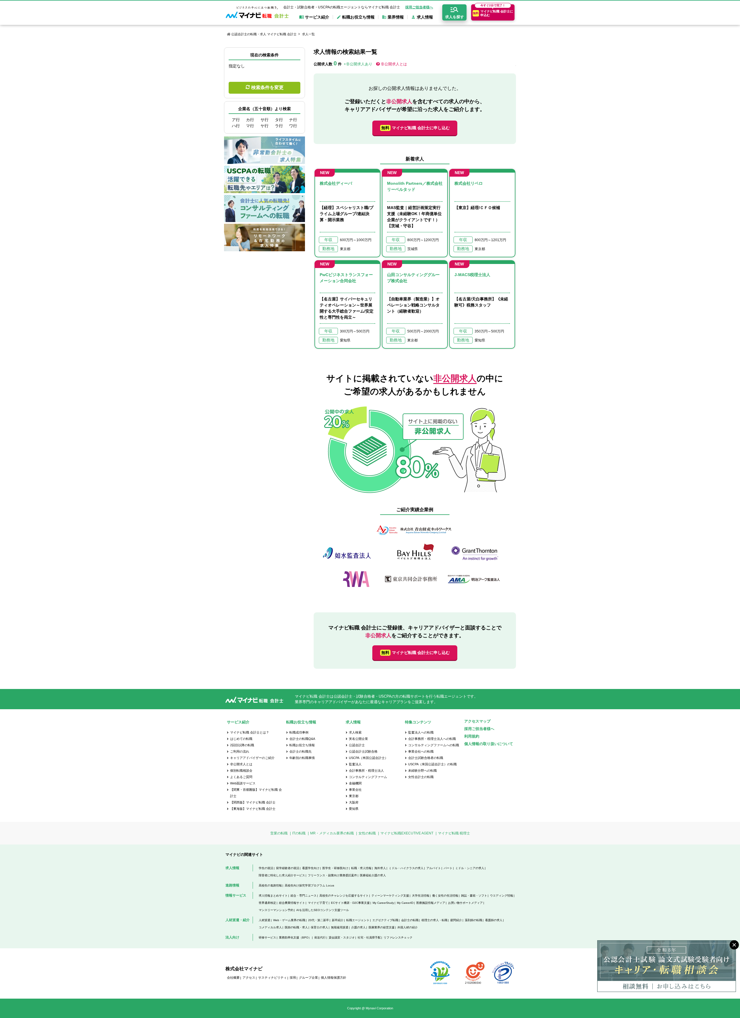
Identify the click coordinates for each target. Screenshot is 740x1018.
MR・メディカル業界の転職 (332, 833)
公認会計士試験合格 (363, 751)
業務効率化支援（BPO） (295, 937)
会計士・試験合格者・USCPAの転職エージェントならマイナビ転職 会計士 (341, 7)
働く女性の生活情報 (445, 895)
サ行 (264, 119)
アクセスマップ (477, 721)
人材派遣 (264, 920)
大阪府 (353, 802)
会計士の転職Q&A (302, 738)
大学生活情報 (420, 895)
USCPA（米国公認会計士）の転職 (432, 764)
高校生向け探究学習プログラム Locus (309, 885)
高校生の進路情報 (270, 885)
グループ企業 (308, 977)
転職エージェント (357, 920)
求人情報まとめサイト (273, 895)
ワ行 (293, 125)
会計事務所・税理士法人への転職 (432, 738)
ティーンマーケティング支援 (390, 895)
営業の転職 (279, 833)
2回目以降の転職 (242, 745)
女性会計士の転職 (421, 777)
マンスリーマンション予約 (276, 910)
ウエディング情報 (501, 895)
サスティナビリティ (272, 977)
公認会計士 (357, 745)
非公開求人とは (394, 64)
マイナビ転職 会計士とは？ (249, 732)
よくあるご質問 (241, 777)
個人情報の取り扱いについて (488, 744)
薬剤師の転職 (473, 920)
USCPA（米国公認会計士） (368, 758)
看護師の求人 (493, 920)
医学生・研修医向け (335, 868)
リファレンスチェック (398, 937)
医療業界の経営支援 (382, 927)
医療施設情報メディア (430, 902)
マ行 (250, 125)
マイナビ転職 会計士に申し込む (415, 127)
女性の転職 (367, 833)
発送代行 (320, 937)
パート (448, 868)
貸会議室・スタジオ (342, 937)
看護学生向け (310, 868)
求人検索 (355, 732)
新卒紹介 (337, 920)
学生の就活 (266, 868)
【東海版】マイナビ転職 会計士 (252, 808)
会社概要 (233, 977)
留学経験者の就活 (287, 868)
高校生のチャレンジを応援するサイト (344, 895)
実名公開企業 (358, 738)
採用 (293, 977)
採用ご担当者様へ (419, 7)
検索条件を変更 (267, 87)
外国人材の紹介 (407, 927)
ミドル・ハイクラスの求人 (406, 868)
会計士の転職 (410, 920)
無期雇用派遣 (339, 927)
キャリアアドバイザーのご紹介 (252, 758)
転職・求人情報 (361, 868)
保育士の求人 (319, 927)
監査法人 (355, 764)
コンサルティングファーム (368, 777)
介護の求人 (358, 927)
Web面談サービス (243, 783)
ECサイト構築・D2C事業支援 (350, 902)
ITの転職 (299, 833)
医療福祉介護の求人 (373, 875)
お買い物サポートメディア (465, 902)
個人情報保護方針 (333, 977)
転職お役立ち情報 (302, 745)
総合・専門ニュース (304, 895)
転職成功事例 (298, 732)
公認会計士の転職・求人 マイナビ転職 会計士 (264, 34)
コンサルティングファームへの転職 (433, 745)
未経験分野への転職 (422, 770)
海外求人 (380, 868)
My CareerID (405, 902)
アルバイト (433, 868)
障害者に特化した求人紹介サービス (282, 875)
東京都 (353, 796)
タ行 (279, 119)
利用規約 (471, 736)
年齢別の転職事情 (302, 758)
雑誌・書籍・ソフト (474, 895)
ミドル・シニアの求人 (469, 868)
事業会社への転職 (421, 751)
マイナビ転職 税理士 (454, 833)
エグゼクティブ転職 (385, 920)
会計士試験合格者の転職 (425, 758)
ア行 (236, 119)
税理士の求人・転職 (434, 920)
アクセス (249, 977)
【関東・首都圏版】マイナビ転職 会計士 (256, 793)
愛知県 (353, 808)
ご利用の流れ (239, 751)
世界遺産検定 (267, 902)
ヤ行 (264, 125)
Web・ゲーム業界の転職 (289, 920)
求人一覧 (308, 34)
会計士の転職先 (300, 751)
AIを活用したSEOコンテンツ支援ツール (322, 910)
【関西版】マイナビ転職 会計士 (252, 802)
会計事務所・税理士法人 (366, 770)
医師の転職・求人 (296, 927)
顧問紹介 (456, 920)
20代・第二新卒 (318, 920)
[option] (415, 557)
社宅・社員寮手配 (369, 937)
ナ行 (293, 119)
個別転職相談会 (241, 770)
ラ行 (279, 125)
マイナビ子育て (318, 902)
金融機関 (355, 783)
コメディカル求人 (270, 927)
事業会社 (355, 789)
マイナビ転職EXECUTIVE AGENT (406, 833)
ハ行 (236, 125)
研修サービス (267, 937)
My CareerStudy (383, 902)
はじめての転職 (241, 738)
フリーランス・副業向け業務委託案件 (332, 875)
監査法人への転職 (421, 732)
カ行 (250, 119)
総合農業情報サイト (292, 902)
